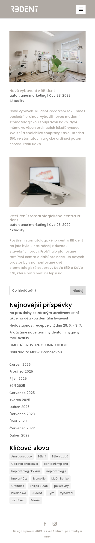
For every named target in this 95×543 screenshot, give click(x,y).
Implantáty (19, 478)
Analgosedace (21, 456)
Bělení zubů (60, 456)
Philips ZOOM (39, 486)
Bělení (42, 456)
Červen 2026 (20, 364)
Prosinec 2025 (21, 371)
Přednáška (18, 493)
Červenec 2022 (22, 428)
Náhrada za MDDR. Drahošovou (35, 352)
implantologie (56, 471)
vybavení (66, 493)
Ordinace (17, 486)
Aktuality (16, 100)
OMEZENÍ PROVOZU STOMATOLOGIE (38, 345)
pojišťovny (61, 486)
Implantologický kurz (26, 471)
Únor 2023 (18, 421)
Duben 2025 (19, 407)
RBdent (37, 493)
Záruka (35, 500)
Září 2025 (17, 385)
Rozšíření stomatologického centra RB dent (45, 218)
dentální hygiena (56, 464)
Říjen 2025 (18, 378)
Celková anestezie (24, 464)
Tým (51, 493)
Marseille (39, 478)
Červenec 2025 (22, 393)
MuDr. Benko (60, 478)
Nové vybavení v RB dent (32, 90)
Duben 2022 (19, 435)
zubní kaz (18, 500)
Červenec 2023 (22, 414)
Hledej (78, 290)
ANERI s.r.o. (43, 531)
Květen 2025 (19, 400)
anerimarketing (33, 95)
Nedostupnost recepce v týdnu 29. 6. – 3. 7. (45, 325)
